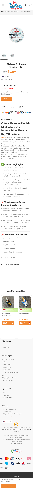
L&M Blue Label (24, 313)
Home (2, 11)
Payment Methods (7, 380)
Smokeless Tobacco (10, 11)
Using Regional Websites (10, 378)
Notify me (6, 98)
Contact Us (5, 347)
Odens (21, 11)
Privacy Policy (6, 364)
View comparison (8, 486)
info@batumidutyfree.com (10, 416)
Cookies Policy (6, 367)
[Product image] (8, 302)
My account (5, 395)
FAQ (3, 375)
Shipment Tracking (7, 397)
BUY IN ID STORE (5, 323)
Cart (3, 392)
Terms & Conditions (8, 359)
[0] (30, 5)
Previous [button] (1, 34)
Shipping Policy (7, 370)
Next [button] (31, 34)
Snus (17, 11)
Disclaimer (5, 362)
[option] (16, 35)
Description (5, 119)
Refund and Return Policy (10, 372)
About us (4, 345)
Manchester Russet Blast (6, 315)
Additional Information (10, 264)
